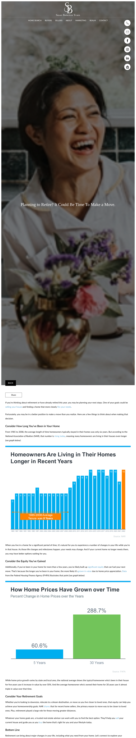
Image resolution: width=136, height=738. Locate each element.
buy (40, 722)
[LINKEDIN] (127, 58)
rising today (59, 436)
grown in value (85, 571)
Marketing (80, 20)
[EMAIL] (127, 31)
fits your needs (64, 407)
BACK (10, 383)
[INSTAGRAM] (127, 49)
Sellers (58, 20)
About (69, 20)
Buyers (48, 20)
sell (117, 718)
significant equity (96, 567)
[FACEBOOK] (127, 40)
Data (124, 571)
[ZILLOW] (127, 67)
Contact (103, 20)
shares (47, 706)
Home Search (34, 20)
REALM (93, 20)
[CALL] (127, 23)
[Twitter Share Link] (14, 402)
